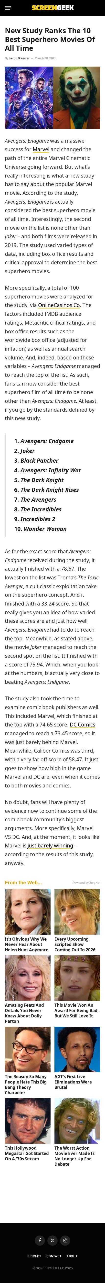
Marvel (41, 149)
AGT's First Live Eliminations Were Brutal (73, 1082)
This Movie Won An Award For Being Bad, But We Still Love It (76, 1010)
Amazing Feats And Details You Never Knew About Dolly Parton (24, 1013)
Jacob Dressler (19, 58)
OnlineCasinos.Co (59, 305)
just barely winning (50, 845)
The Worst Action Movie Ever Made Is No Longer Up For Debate (74, 1156)
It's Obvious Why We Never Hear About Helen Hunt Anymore (26, 944)
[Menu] (8, 7)
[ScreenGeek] (52, 8)
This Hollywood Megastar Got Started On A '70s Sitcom (27, 1153)
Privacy (34, 1256)
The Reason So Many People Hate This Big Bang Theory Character (26, 1084)
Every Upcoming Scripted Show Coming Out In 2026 (74, 944)
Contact (54, 1256)
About (72, 1256)
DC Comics (82, 724)
